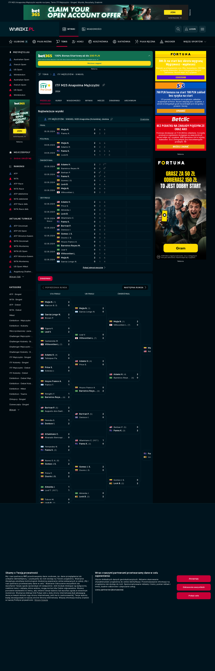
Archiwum (130, 100)
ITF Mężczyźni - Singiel (70, 74)
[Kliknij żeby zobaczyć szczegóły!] (94, 131)
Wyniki (89, 100)
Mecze (100, 100)
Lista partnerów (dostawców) (109, 590)
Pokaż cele (193, 595)
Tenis (45, 74)
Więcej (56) (15, 276)
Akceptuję (194, 579)
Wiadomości (73, 100)
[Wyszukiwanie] (178, 29)
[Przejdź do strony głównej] (28, 29)
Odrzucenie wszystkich (194, 587)
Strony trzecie (41, 600)
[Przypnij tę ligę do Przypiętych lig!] (103, 85)
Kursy (58, 100)
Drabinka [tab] (45, 278)
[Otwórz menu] (202, 29)
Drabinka (114, 100)
